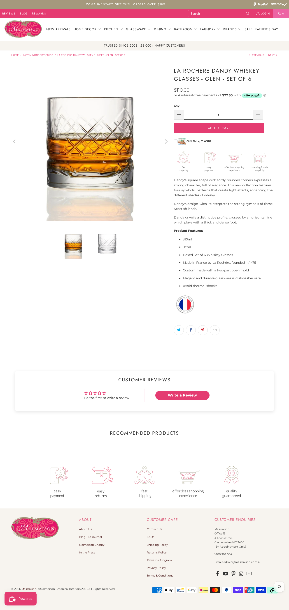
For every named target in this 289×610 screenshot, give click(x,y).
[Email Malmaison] (249, 574)
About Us (85, 529)
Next (271, 55)
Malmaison (28, 589)
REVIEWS (8, 14)
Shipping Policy (157, 544)
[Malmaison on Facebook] (217, 574)
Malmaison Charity (92, 544)
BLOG (24, 14)
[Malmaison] (23, 29)
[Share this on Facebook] (191, 330)
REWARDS (39, 14)
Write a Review (182, 395)
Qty (176, 105)
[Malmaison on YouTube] (225, 574)
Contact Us (154, 529)
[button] (87, 29)
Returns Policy (157, 552)
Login (265, 14)
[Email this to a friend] (215, 330)
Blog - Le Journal (90, 537)
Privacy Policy (156, 568)
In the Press (87, 552)
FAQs (150, 537)
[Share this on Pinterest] (203, 330)
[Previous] (14, 141)
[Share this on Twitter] (179, 330)
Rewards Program (159, 560)
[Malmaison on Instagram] (241, 574)
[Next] (166, 141)
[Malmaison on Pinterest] (233, 574)
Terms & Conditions (160, 575)
